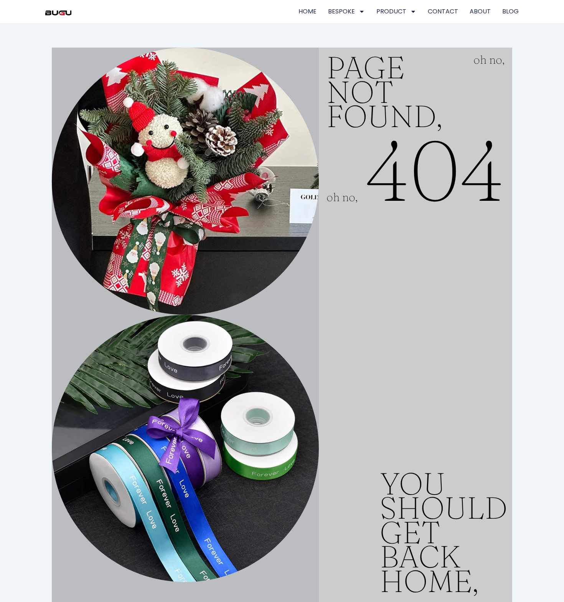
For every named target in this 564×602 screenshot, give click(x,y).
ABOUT (480, 11)
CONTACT (443, 11)
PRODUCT (391, 11)
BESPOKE (341, 11)
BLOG (510, 11)
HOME (307, 11)
